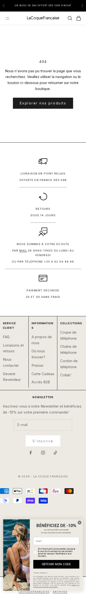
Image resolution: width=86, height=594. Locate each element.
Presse (37, 365)
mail (23, 250)
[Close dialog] (80, 523)
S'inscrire (42, 441)
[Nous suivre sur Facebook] (30, 452)
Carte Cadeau (43, 374)
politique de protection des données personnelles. (56, 586)
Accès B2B (41, 382)
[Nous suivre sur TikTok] (55, 452)
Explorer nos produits (43, 103)
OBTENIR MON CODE (56, 564)
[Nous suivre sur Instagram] (43, 452)
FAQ (6, 337)
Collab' (66, 375)
